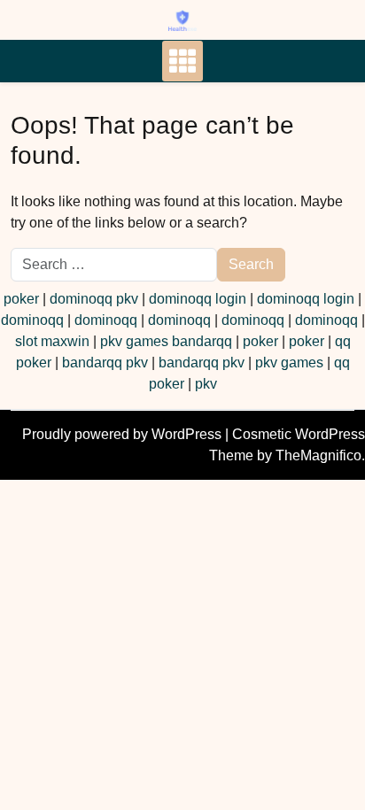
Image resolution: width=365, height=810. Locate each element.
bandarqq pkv (105, 362)
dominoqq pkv (94, 298)
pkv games (289, 362)
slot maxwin (52, 341)
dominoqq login (197, 298)
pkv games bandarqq (166, 341)
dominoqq (32, 320)
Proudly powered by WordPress (123, 434)
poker (21, 298)
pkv (206, 383)
